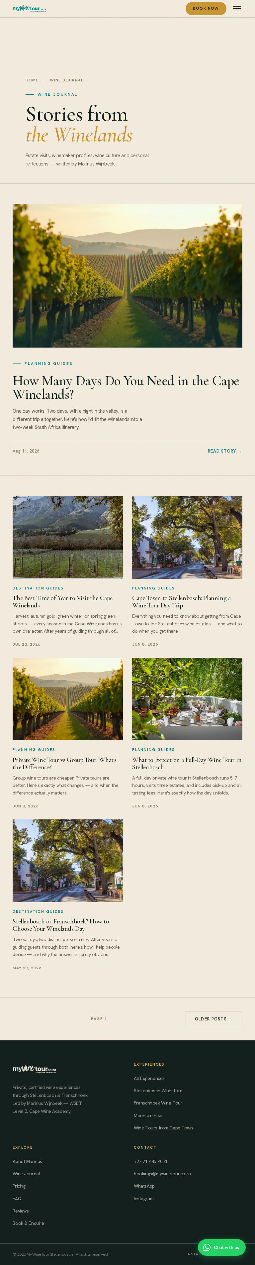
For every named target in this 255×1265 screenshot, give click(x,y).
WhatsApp (144, 1186)
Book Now (206, 8)
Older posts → (214, 1019)
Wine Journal (26, 1174)
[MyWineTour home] (29, 8)
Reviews (21, 1211)
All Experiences (149, 1078)
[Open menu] (237, 9)
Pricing (19, 1186)
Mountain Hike (148, 1115)
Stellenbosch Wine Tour (158, 1091)
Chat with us (226, 1247)
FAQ (17, 1199)
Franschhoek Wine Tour (158, 1103)
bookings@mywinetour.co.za (162, 1174)
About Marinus (27, 1161)
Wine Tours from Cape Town (163, 1128)
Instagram (143, 1199)
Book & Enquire (28, 1223)
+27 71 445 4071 (151, 1161)
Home (32, 80)
